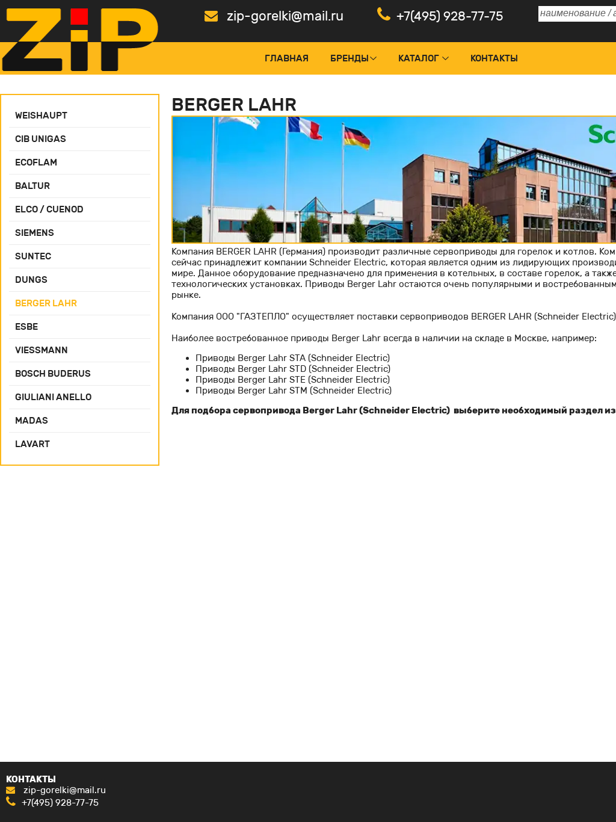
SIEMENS (34, 232)
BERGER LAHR (46, 303)
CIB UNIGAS (40, 139)
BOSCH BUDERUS (53, 373)
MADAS (31, 420)
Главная (287, 58)
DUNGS (31, 279)
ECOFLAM (36, 162)
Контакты (494, 58)
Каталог (418, 58)
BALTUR (32, 186)
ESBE (26, 326)
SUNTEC (33, 256)
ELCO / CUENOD (49, 209)
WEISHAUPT (41, 115)
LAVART (32, 444)
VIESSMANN (41, 350)
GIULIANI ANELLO (53, 397)
